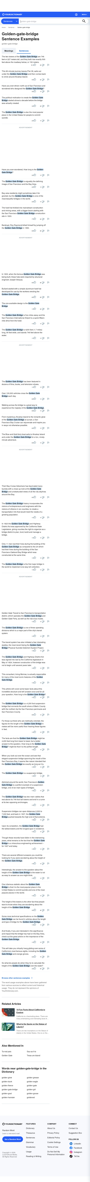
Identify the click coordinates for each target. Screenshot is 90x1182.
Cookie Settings (54, 1142)
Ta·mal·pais (6, 1051)
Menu (84, 14)
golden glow (7, 1077)
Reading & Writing (33, 1156)
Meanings (8, 50)
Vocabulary (30, 1147)
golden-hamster (8, 1097)
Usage (29, 1151)
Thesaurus (30, 1133)
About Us (51, 1128)
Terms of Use (52, 1147)
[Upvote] (34, 65)
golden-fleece (7, 1085)
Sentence (11, 27)
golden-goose (32, 1093)
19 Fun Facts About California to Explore (30, 1011)
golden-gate (32, 1085)
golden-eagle (32, 1081)
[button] (76, 14)
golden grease (33, 1077)
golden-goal (7, 1093)
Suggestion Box (75, 1133)
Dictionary (30, 1128)
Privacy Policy (53, 1133)
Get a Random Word (13, 1139)
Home (4, 27)
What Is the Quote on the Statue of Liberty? (31, 1025)
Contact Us (73, 1128)
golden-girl (31, 1089)
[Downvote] (42, 65)
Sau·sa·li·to (31, 1051)
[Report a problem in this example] (48, 65)
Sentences (8, 21)
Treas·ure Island (33, 1055)
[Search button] (85, 21)
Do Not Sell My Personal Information (56, 1153)
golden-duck (7, 1081)
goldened (31, 1097)
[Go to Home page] (12, 14)
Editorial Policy (53, 1137)
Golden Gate (7, 1055)
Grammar (30, 1142)
